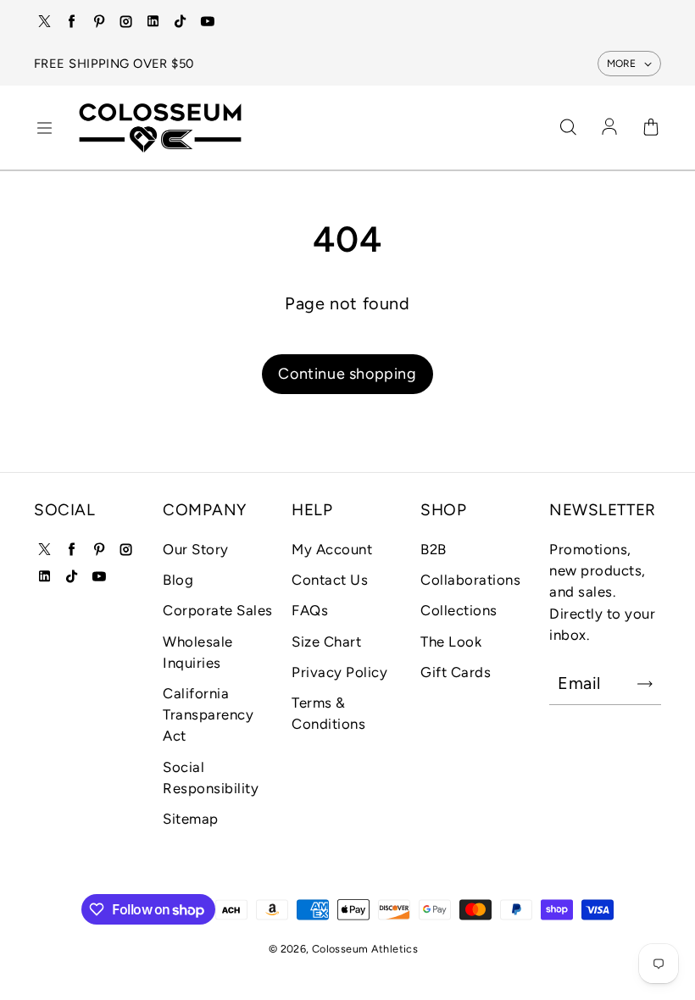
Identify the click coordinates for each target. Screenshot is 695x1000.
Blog (178, 579)
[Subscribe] (645, 684)
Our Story (196, 549)
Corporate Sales (218, 610)
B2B (433, 549)
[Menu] (44, 128)
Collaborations (470, 579)
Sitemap (191, 818)
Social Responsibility (211, 777)
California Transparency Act (208, 714)
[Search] (568, 128)
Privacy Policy (339, 672)
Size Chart (326, 641)
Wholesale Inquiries (198, 652)
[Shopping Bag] (651, 128)
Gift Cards (455, 672)
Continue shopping (347, 373)
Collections (459, 610)
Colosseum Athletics (365, 948)
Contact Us (330, 579)
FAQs (310, 610)
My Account (332, 549)
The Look (450, 641)
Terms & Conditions (328, 713)
